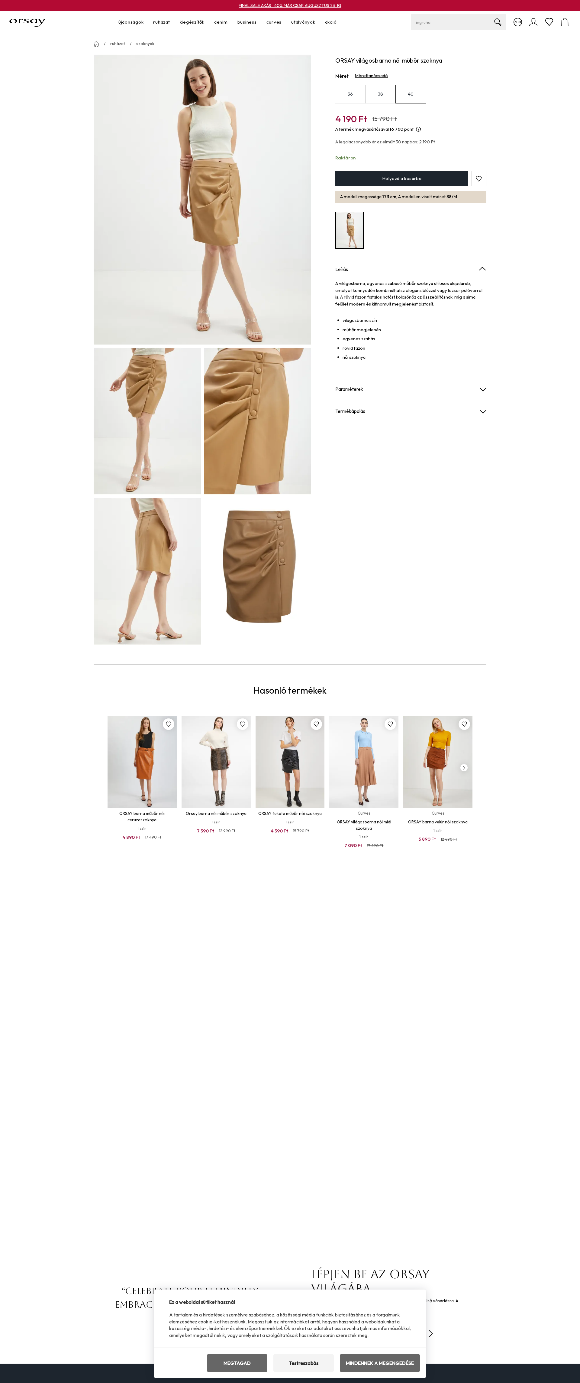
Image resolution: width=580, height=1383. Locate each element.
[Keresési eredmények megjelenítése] (497, 22)
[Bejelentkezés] (533, 22)
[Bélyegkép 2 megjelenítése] (257, 421)
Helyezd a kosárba (402, 178)
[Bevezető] (96, 44)
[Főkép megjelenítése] (202, 199)
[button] (478, 178)
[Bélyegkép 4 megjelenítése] (257, 571)
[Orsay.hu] (27, 22)
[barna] (349, 230)
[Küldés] (431, 1334)
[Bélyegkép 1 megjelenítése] (147, 421)
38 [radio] (380, 94)
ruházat (117, 43)
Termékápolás (350, 411)
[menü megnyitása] (145, 22)
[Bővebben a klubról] (518, 22)
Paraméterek (349, 389)
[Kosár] (565, 22)
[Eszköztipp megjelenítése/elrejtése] (418, 129)
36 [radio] (350, 94)
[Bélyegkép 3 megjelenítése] (147, 571)
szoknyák (145, 43)
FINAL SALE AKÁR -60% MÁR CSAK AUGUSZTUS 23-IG (290, 5)
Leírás (341, 269)
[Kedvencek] (549, 22)
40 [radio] (411, 94)
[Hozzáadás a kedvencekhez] (168, 724)
